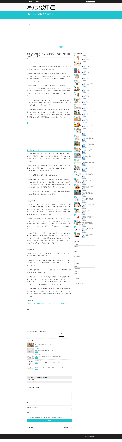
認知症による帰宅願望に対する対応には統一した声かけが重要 (88, 193)
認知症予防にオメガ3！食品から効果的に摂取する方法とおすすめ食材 (49, 367)
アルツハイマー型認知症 (78, 283)
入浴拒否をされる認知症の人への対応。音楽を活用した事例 (88, 217)
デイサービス (76, 278)
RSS (38, 1)
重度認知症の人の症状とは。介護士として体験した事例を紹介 (88, 223)
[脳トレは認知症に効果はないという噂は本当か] (30, 346)
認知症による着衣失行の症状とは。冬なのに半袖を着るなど (88, 83)
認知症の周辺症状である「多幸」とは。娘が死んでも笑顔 (88, 156)
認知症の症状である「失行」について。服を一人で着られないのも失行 (88, 131)
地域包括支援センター (78, 263)
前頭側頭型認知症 (77, 268)
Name (29, 402)
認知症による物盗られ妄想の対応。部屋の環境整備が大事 (88, 235)
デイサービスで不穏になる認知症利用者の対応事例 (88, 168)
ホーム (31, 1)
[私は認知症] (41, 7)
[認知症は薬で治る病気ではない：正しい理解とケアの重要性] (30, 364)
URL (29, 412)
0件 (41, 331)
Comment (30, 390)
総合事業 (75, 258)
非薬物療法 (76, 244)
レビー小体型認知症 (77, 276)
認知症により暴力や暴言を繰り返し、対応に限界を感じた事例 (88, 124)
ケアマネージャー (77, 280)
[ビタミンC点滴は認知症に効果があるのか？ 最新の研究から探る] (30, 358)
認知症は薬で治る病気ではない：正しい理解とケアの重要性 (47, 362)
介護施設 (75, 271)
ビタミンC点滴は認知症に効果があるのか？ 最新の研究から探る (48, 356)
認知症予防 (76, 246)
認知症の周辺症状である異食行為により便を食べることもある (88, 199)
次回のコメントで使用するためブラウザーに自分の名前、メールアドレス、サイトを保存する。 (47, 417)
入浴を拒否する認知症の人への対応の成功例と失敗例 (88, 211)
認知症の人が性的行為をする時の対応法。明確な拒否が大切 (88, 229)
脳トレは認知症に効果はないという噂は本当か (44, 344)
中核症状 (75, 273)
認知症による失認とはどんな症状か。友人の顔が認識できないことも (88, 64)
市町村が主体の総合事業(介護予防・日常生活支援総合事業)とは (88, 162)
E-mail (29, 407)
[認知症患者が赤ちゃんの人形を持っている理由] (30, 352)
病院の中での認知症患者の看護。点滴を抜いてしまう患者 (88, 106)
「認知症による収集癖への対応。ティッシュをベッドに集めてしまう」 (49, 303)
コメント (37, 331)
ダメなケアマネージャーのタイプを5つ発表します (88, 112)
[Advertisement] (61, 36)
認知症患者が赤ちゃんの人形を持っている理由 (44, 350)
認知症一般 (76, 249)
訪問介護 (75, 251)
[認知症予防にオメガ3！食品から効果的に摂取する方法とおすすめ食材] (30, 370)
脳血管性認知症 (77, 256)
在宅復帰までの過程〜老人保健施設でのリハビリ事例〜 (88, 181)
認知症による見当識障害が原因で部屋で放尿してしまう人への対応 (88, 70)
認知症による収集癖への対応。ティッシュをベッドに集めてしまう (88, 144)
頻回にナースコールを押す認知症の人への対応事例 (88, 100)
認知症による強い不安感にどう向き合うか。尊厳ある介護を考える (88, 138)
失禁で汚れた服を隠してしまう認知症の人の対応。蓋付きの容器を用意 (88, 174)
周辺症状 (75, 266)
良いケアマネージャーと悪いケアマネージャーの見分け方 (88, 150)
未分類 (36, 346)
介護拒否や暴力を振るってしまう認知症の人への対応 (88, 187)
